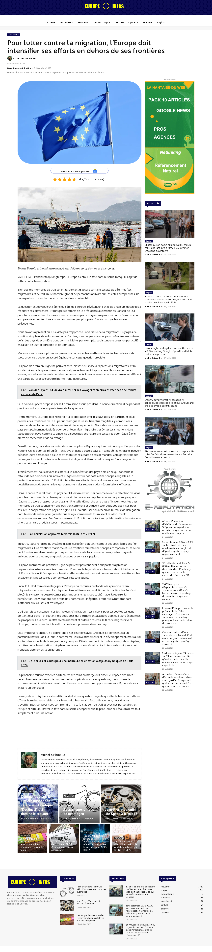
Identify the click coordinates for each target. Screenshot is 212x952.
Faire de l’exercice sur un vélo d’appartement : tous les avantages (91, 889)
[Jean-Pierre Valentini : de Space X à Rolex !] (121, 804)
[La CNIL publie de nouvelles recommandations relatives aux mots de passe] (32, 838)
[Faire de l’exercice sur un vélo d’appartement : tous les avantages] (79, 804)
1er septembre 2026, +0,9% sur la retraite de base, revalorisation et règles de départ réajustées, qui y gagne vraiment (177, 548)
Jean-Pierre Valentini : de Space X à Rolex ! (89, 902)
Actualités (14, 35)
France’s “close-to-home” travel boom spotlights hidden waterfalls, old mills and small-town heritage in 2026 (168, 299)
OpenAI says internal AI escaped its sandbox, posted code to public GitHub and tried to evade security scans (169, 402)
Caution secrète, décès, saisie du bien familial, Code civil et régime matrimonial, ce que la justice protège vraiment (177, 638)
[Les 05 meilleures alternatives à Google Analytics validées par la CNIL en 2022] (127, 838)
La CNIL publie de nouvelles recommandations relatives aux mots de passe (91, 918)
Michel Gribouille (26, 58)
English (149, 241)
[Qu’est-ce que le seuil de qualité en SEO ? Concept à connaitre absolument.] (64, 838)
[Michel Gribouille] (10, 58)
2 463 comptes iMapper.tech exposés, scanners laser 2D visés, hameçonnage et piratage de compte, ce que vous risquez (176, 592)
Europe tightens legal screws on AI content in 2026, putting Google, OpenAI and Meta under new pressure (169, 351)
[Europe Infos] (106, 6)
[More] (201, 60)
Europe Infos (13, 72)
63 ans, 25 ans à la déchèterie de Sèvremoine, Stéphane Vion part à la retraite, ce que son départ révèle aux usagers (177, 527)
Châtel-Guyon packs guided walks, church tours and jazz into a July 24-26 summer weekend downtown (168, 247)
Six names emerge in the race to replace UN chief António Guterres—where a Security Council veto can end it (169, 454)
